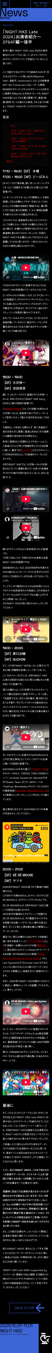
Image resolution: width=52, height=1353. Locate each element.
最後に (10, 161)
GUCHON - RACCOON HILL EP (31, 790)
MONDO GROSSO (13, 408)
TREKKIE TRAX (39, 769)
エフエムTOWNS (35, 941)
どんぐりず (26, 450)
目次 (13, 126)
